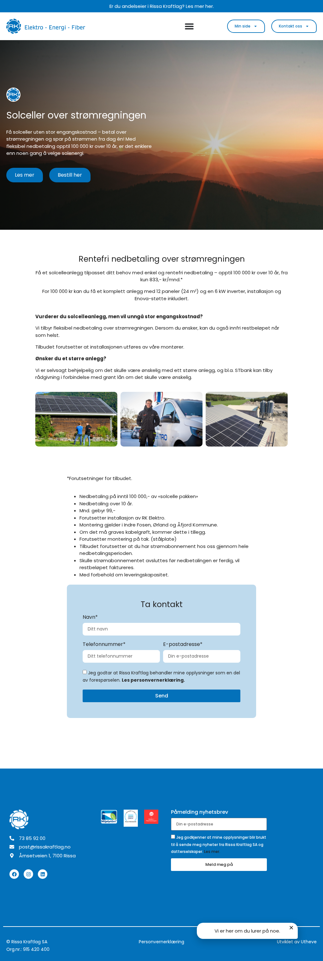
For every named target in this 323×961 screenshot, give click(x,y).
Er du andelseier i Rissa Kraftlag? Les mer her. (161, 6)
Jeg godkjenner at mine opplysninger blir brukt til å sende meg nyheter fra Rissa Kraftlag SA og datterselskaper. (218, 844)
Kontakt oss (290, 26)
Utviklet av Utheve (297, 942)
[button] (291, 927)
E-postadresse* (183, 645)
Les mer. (212, 851)
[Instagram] (28, 874)
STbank (243, 370)
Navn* (90, 618)
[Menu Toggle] (189, 26)
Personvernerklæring (161, 942)
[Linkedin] (42, 874)
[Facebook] (14, 874)
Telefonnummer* (104, 645)
